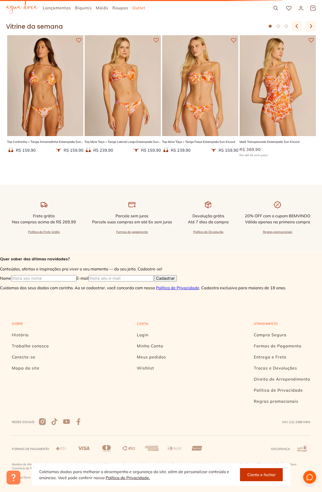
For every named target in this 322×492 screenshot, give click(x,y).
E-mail (116, 249)
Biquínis (135, 61)
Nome (16, 249)
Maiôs (188, 61)
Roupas (163, 61)
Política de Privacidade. (128, 477)
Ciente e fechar (261, 474)
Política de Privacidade (143, 276)
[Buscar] (276, 8)
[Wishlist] (289, 8)
